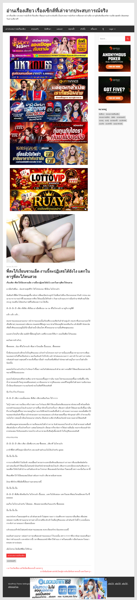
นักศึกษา (47, 29)
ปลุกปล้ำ (71, 29)
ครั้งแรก (94, 29)
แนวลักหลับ (122, 120)
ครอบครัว (35, 29)
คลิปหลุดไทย (13, 587)
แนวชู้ (107, 120)
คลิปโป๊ (118, 584)
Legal (111, 29)
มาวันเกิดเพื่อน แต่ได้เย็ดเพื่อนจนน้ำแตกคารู (25, 568)
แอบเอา (60, 29)
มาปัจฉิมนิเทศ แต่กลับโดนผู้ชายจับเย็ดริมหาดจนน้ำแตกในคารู (65, 571)
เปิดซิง (113, 117)
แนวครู (101, 120)
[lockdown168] (68, 589)
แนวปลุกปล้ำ (114, 120)
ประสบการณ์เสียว (104, 117)
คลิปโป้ (111, 584)
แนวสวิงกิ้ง (109, 124)
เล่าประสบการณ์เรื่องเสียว (15, 29)
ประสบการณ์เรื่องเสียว (112, 114)
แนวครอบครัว (11, 561)
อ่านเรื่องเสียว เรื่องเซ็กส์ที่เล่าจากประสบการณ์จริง (57, 10)
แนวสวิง (101, 124)
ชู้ (103, 29)
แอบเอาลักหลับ (117, 124)
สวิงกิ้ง (82, 29)
